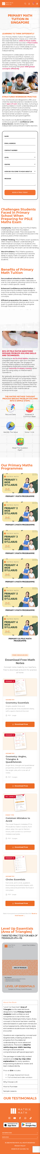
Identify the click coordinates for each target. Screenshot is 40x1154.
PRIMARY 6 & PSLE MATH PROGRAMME (20, 640)
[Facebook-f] (20, 1118)
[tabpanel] (20, 1042)
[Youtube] (15, 1118)
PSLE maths (32, 43)
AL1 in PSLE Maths (20, 358)
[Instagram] (9, 1118)
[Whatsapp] (25, 1118)
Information (7, 1133)
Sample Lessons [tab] (9, 1091)
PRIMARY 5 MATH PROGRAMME (20, 610)
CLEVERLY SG (24, 1149)
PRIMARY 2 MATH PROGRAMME (20, 525)
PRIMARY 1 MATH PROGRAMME (20, 496)
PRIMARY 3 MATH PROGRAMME (20, 553)
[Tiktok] (31, 1118)
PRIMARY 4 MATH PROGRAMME (20, 582)
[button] (25, 4)
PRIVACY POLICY (20, 1146)
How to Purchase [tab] (10, 1087)
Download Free (21, 724)
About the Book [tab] (9, 1002)
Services (5, 1137)
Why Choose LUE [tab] (10, 1082)
